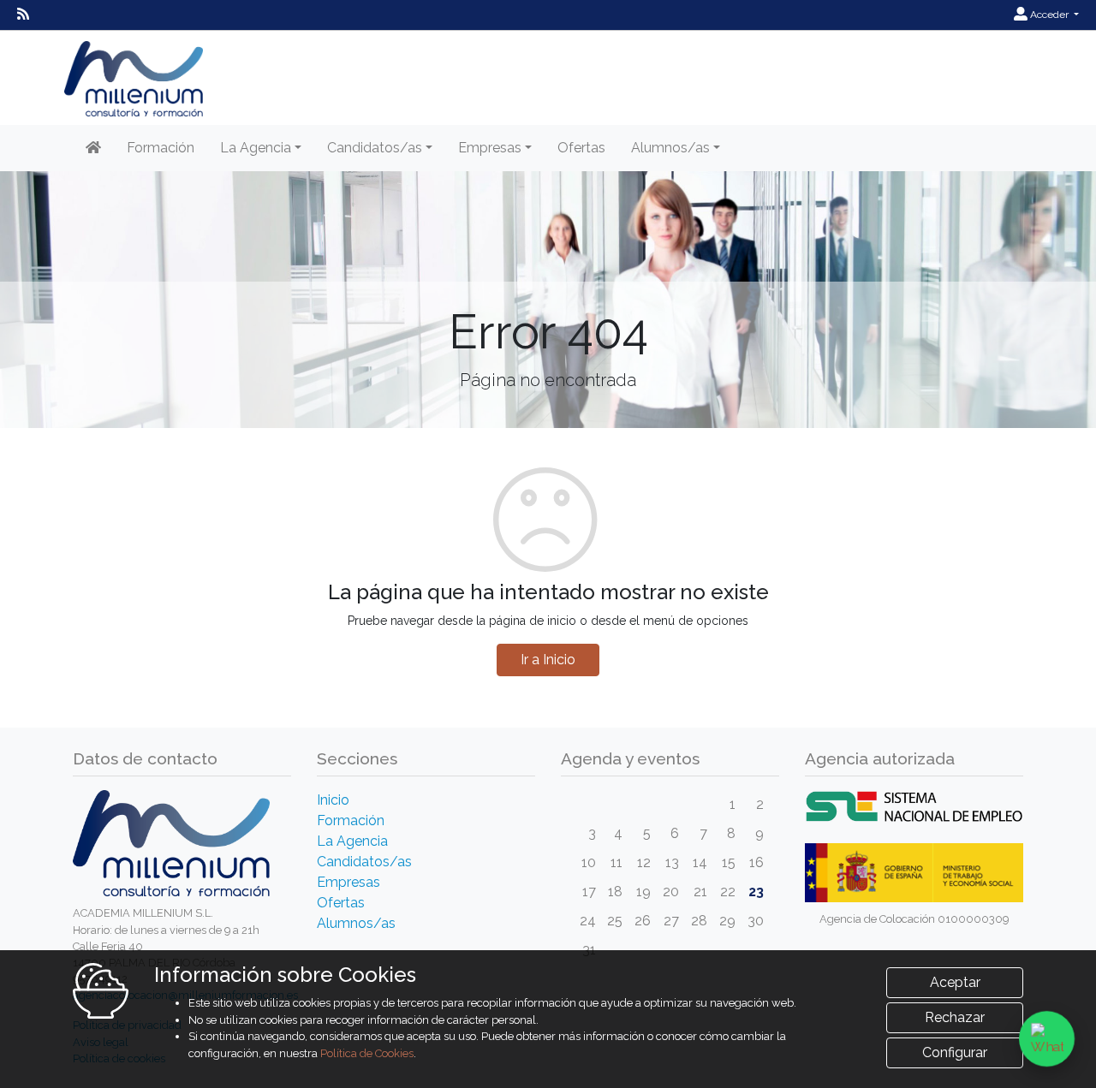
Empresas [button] (489, 148)
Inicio (333, 800)
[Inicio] (93, 148)
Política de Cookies (367, 1053)
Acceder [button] (1049, 15)
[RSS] (23, 15)
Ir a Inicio (548, 659)
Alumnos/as (356, 923)
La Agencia (352, 841)
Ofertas (581, 148)
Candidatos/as (364, 861)
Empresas (348, 882)
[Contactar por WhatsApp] (1047, 1039)
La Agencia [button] (255, 148)
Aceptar (955, 982)
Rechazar (955, 1017)
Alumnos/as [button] (670, 148)
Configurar (954, 1052)
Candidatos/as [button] (374, 148)
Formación (160, 148)
